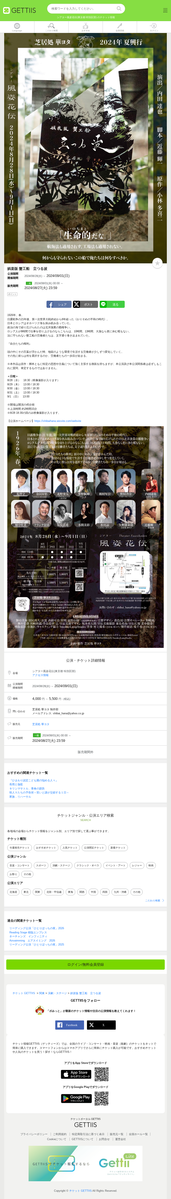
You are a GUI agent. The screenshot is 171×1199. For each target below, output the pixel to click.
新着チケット (118, 847)
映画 (150, 865)
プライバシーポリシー (34, 1134)
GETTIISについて (82, 1139)
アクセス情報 (40, 675)
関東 (37, 892)
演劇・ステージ (61, 865)
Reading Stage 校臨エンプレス (28, 932)
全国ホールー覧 (138, 1134)
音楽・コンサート (20, 865)
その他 (27, 874)
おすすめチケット (46, 847)
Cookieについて (56, 1139)
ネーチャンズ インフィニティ (28, 936)
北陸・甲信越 (54, 892)
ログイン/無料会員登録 (85, 965)
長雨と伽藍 (16, 784)
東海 (70, 892)
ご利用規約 (60, 1134)
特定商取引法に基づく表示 (88, 1134)
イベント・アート (116, 865)
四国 (104, 892)
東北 (26, 892)
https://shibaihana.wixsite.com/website (57, 421)
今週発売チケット (20, 847)
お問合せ (104, 1139)
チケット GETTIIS (80, 1190)
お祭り (13, 874)
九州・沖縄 (120, 892)
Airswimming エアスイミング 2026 (32, 940)
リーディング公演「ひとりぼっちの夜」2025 (36, 944)
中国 (93, 892)
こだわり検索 (152, 900)
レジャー (137, 865)
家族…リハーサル (20, 796)
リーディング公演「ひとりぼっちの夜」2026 (36, 928)
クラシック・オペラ (88, 865)
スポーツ (41, 865)
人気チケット (70, 847)
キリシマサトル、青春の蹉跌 (27, 788)
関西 (81, 892)
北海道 (13, 892)
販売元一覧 (116, 1134)
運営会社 (120, 1139)
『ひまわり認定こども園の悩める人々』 (33, 780)
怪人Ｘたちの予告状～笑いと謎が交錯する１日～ (39, 792)
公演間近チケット (94, 847)
